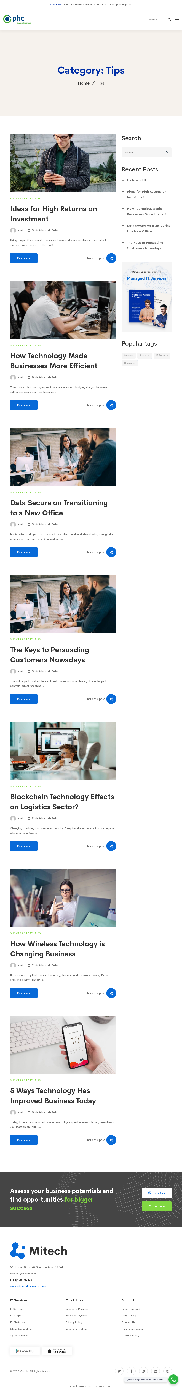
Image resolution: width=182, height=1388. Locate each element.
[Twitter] (119, 1371)
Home (84, 83)
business (128, 355)
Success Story (21, 198)
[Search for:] (159, 19)
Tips (38, 198)
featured (144, 355)
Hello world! (136, 180)
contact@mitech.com (23, 1273)
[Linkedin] (155, 1371)
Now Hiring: (56, 4)
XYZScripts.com (105, 1386)
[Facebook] (131, 1371)
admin (20, 230)
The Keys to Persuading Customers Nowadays (145, 245)
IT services (129, 363)
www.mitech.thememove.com (28, 1286)
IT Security (162, 355)
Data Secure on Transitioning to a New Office (149, 228)
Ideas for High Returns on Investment (146, 194)
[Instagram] (143, 1371)
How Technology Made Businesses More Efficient (147, 211)
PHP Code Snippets (77, 1386)
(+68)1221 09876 (21, 1280)
